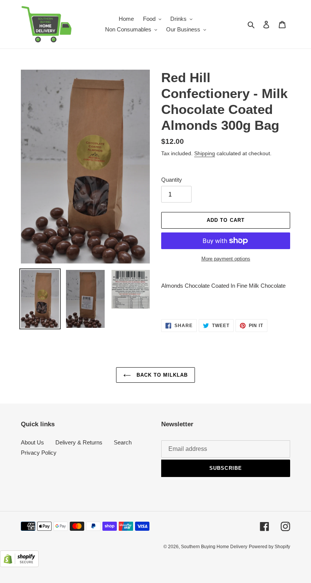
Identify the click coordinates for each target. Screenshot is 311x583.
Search (123, 442)
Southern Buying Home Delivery (214, 546)
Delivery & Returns (78, 442)
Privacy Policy (39, 452)
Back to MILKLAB (161, 375)
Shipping (204, 153)
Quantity (171, 179)
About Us (32, 442)
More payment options (225, 259)
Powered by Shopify (269, 546)
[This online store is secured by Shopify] (19, 565)
